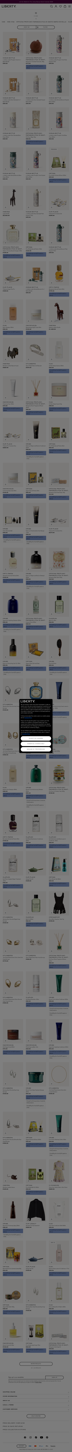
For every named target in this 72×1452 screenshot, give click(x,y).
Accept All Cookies (36, 738)
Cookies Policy (28, 717)
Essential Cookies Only (35, 743)
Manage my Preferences (36, 749)
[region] (35, 726)
